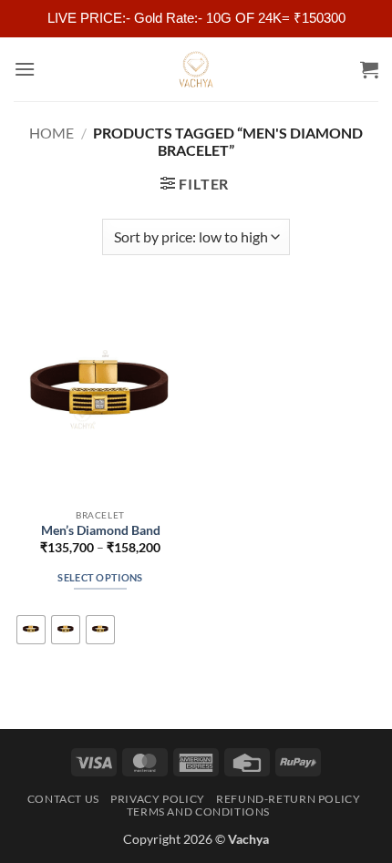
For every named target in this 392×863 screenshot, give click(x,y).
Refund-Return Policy (288, 799)
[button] (25, 68)
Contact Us (63, 799)
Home (51, 132)
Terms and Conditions (198, 811)
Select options (100, 577)
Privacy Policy (157, 799)
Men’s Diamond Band (100, 530)
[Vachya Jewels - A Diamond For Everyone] (196, 69)
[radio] (31, 629)
